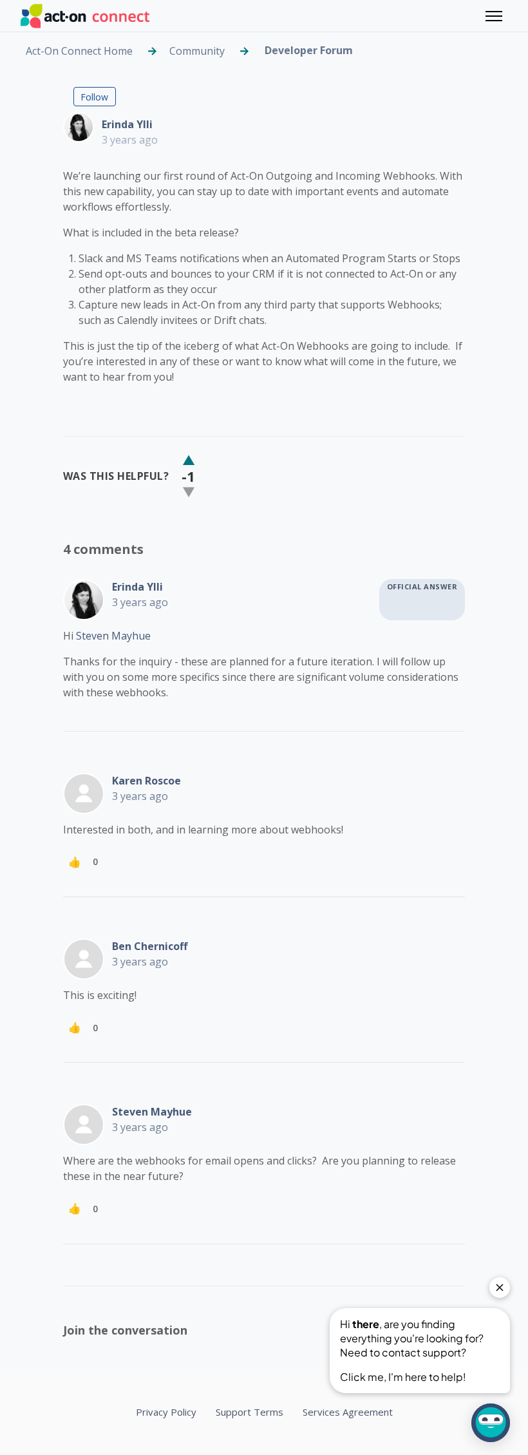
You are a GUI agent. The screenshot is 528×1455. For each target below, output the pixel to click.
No (188, 491)
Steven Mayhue (113, 636)
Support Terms (249, 1411)
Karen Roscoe (146, 781)
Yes (188, 460)
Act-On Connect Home (79, 51)
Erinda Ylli (127, 124)
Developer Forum (309, 50)
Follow (94, 97)
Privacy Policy (166, 1411)
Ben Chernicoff (149, 946)
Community (197, 51)
